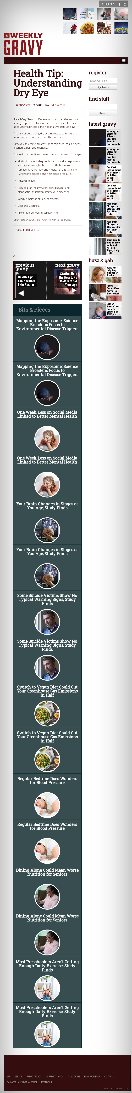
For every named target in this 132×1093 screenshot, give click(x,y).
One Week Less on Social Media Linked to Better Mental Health (47, 414)
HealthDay (41, 220)
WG (8, 1076)
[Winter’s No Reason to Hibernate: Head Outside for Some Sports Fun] (72, 31)
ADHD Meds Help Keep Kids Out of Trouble (112, 271)
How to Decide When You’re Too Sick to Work (113, 289)
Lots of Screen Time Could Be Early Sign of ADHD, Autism (113, 309)
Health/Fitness (31, 229)
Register (19, 1076)
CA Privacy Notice (54, 1076)
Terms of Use (74, 1076)
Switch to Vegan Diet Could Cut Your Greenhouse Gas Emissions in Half (47, 690)
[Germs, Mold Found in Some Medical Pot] (72, 17)
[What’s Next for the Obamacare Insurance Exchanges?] (89, 17)
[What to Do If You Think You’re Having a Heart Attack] (106, 17)
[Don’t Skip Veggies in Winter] (89, 31)
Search (103, 113)
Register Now (108, 4)
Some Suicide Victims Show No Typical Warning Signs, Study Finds (47, 599)
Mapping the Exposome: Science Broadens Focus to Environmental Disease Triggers (47, 324)
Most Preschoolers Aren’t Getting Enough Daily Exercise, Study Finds (47, 965)
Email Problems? (92, 1076)
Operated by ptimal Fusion (116, 1088)
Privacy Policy (34, 1076)
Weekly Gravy (25, 104)
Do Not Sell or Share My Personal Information (29, 1082)
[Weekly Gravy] (23, 44)
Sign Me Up (103, 87)
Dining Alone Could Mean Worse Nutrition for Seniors (47, 872)
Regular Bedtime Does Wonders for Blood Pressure (47, 780)
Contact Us (109, 1076)
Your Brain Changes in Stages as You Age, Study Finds (47, 505)
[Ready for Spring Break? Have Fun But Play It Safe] (106, 31)
